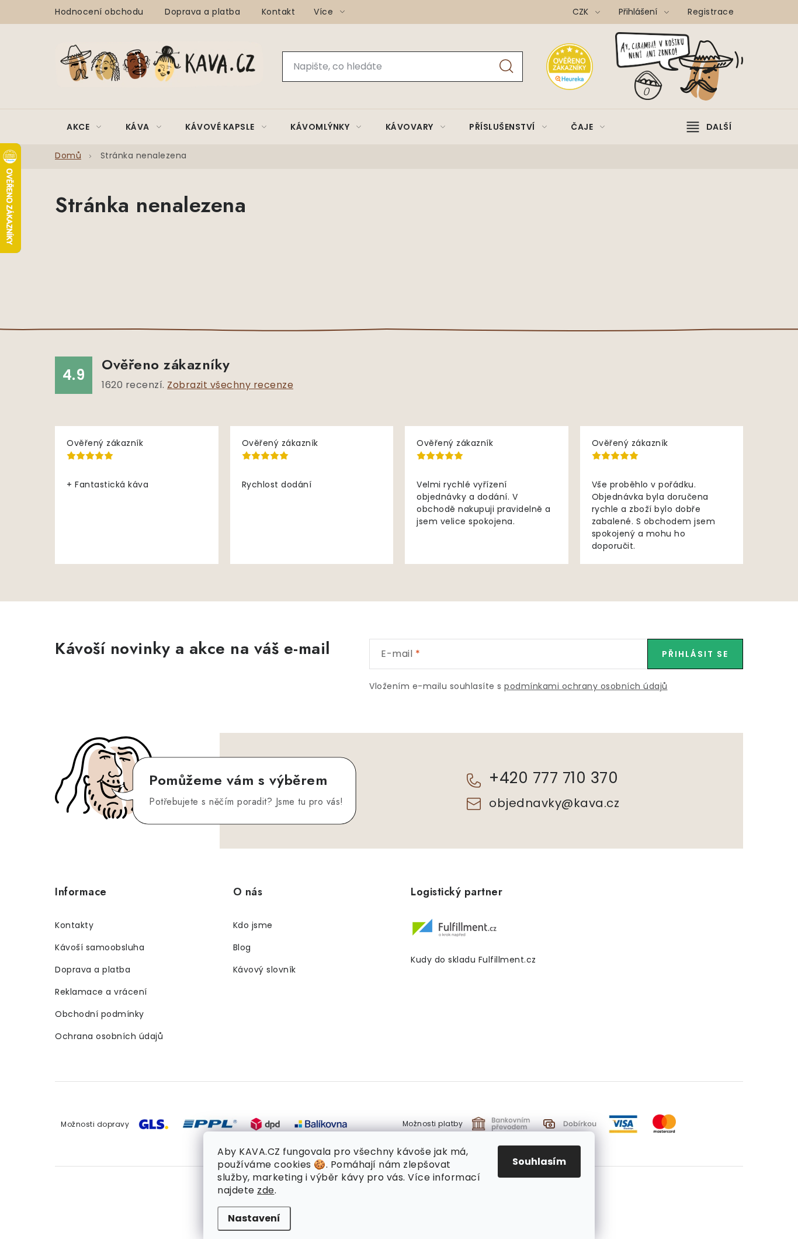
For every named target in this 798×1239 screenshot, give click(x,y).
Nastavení (254, 1218)
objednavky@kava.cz (554, 803)
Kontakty (74, 925)
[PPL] (210, 1123)
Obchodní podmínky (99, 1014)
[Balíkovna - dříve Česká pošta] (321, 1123)
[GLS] (153, 1123)
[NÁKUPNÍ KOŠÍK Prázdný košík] (688, 66)
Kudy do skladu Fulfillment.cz (473, 959)
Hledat (506, 66)
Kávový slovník (264, 969)
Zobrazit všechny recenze (230, 385)
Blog (242, 947)
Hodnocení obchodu (99, 12)
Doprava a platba (202, 12)
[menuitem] (84, 126)
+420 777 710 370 (553, 777)
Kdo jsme (253, 925)
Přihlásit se (695, 654)
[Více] (709, 126)
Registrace (711, 12)
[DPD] (265, 1123)
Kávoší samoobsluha (99, 947)
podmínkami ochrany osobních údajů (586, 686)
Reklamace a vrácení (101, 992)
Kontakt (279, 12)
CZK (582, 12)
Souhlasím (539, 1161)
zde (266, 1190)
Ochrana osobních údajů (109, 1036)
